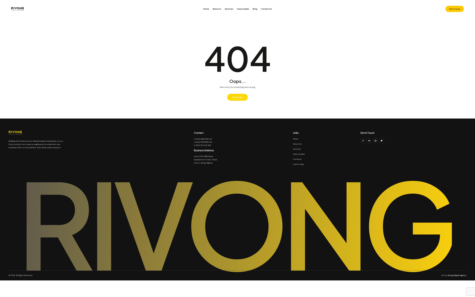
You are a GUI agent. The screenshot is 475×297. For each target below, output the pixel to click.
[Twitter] (381, 140)
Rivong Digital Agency (457, 275)
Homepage (237, 97)
